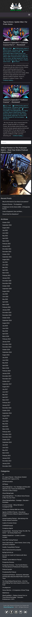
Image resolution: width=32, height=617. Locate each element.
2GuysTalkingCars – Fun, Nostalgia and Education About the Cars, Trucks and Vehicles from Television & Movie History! (16, 488)
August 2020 (5, 291)
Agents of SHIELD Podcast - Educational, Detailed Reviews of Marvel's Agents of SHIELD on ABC (16, 50)
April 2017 (5, 397)
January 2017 (6, 405)
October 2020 (6, 286)
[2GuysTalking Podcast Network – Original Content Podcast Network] (16, 6)
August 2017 (5, 386)
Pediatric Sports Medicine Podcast (11, 559)
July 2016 (5, 418)
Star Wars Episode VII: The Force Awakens (13, 117)
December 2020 (6, 280)
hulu (9, 55)
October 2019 (6, 317)
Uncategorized (6, 587)
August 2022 (5, 227)
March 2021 (5, 272)
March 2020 (5, 304)
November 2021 (6, 251)
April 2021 (5, 270)
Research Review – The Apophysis (12, 204)
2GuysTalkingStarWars (15, 110)
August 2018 (5, 355)
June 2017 (5, 392)
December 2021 (6, 249)
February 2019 (6, 339)
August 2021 (5, 259)
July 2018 (5, 357)
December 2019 (6, 312)
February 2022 (6, 243)
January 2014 (6, 463)
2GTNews (5, 484)
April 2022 (5, 238)
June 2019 (5, 328)
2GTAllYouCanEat (19, 48)
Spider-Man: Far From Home (19, 115)
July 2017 (5, 389)
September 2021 (7, 257)
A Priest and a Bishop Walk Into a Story (13, 509)
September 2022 (7, 225)
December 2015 (6, 434)
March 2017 (5, 400)
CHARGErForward (7, 525)
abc (23, 110)
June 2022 (5, 233)
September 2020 (7, 288)
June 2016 (5, 421)
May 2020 (5, 299)
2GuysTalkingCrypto (8, 493)
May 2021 (5, 267)
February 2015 (6, 455)
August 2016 (5, 415)
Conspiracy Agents (7, 528)
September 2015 (7, 442)
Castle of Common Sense (9, 523)
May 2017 (5, 394)
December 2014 (6, 461)
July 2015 (5, 445)
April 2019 (5, 333)
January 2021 (6, 278)
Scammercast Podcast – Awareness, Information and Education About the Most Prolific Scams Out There (15, 576)
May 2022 (5, 235)
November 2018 (6, 347)
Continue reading (8, 80)
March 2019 (5, 336)
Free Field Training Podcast (10, 540)
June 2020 (5, 296)
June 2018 (5, 360)
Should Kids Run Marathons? (10, 214)
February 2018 (6, 370)
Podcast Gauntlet (7, 569)
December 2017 (6, 376)
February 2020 (6, 307)
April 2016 (5, 426)
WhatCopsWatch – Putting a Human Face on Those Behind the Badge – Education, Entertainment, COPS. (14, 597)
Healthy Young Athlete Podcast (10, 547)
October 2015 (6, 439)
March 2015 (5, 453)
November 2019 (6, 315)
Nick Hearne (16, 61)
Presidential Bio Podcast (9, 572)
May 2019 (5, 331)
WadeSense (5, 592)
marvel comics (13, 55)
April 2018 (5, 365)
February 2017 (6, 402)
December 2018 (6, 344)
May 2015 (5, 450)
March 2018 (5, 368)
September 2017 (7, 384)
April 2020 (5, 302)
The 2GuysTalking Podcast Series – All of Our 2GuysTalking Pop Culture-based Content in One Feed (15, 583)
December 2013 (6, 466)
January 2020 (6, 310)
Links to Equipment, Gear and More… (12, 211)
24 (3, 474)
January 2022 (6, 246)
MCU (21, 114)
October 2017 (6, 381)
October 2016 (6, 410)
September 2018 (7, 352)
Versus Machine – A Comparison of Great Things (15, 590)
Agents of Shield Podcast (16, 53)
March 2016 (5, 429)
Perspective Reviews (16, 56)
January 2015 (6, 458)
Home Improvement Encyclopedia (11, 549)
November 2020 (6, 283)
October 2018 (6, 349)
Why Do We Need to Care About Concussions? (15, 201)
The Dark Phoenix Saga (11, 60)
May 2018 (5, 363)
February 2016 (6, 431)
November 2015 (6, 437)
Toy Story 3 (21, 60)
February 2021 (6, 275)
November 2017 (6, 378)
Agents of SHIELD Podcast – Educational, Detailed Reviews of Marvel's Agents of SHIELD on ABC (15, 514)
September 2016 (7, 413)
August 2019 (5, 323)
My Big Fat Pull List (7, 552)
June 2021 (5, 264)
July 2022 (5, 230)
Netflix (9, 56)
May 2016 (5, 423)
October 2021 (6, 254)
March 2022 (5, 241)
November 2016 (6, 408)
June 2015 (5, 447)
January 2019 (6, 341)
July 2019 (5, 325)
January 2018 (6, 373)
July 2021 (5, 262)
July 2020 (5, 294)
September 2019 (7, 320)
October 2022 (6, 222)
